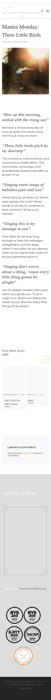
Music (31, 400)
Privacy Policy (25, 688)
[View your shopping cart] (42, 10)
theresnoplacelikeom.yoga (33, 589)
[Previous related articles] (38, 359)
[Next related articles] (45, 359)
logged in (27, 453)
